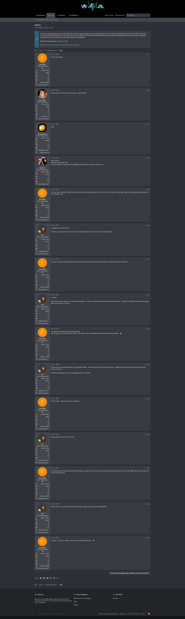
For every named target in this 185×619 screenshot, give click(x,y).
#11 (148, 398)
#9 (148, 329)
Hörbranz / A (45, 116)
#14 (148, 504)
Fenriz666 (39, 27)
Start (143, 613)
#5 (148, 189)
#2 (148, 90)
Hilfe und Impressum (134, 613)
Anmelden (116, 598)
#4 (148, 158)
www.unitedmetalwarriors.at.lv (47, 118)
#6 (148, 225)
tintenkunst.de (44, 152)
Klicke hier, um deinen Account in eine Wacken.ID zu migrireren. (60, 45)
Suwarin (42, 168)
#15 (148, 538)
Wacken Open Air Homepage (82, 598)
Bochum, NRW (45, 82)
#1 (148, 54)
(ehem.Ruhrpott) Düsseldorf (46, 184)
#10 (148, 364)
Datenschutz (123, 613)
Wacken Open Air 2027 (46, 613)
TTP (42, 235)
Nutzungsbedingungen (111, 613)
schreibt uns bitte (62, 41)
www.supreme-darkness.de (46, 85)
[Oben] (146, 613)
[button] (66, 15)
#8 (148, 295)
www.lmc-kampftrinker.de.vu (47, 253)
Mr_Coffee (42, 100)
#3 (148, 124)
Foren (75, 601)
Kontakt (76, 605)
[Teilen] (146, 54)
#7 (148, 259)
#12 (148, 434)
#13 (148, 468)
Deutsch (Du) (60, 613)
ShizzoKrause (42, 134)
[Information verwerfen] (147, 34)
